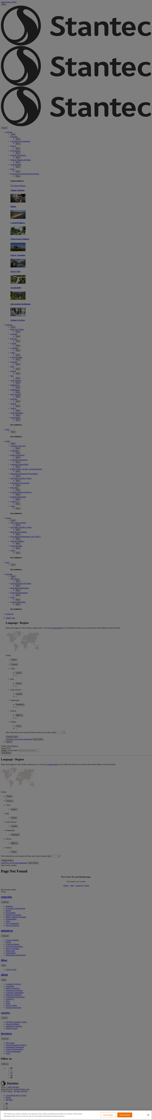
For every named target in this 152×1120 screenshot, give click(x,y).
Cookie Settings (108, 1115)
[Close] (148, 1115)
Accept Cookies (124, 1115)
